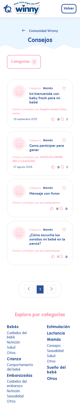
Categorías (20, 61)
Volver (69, 9)
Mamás (48, 88)
